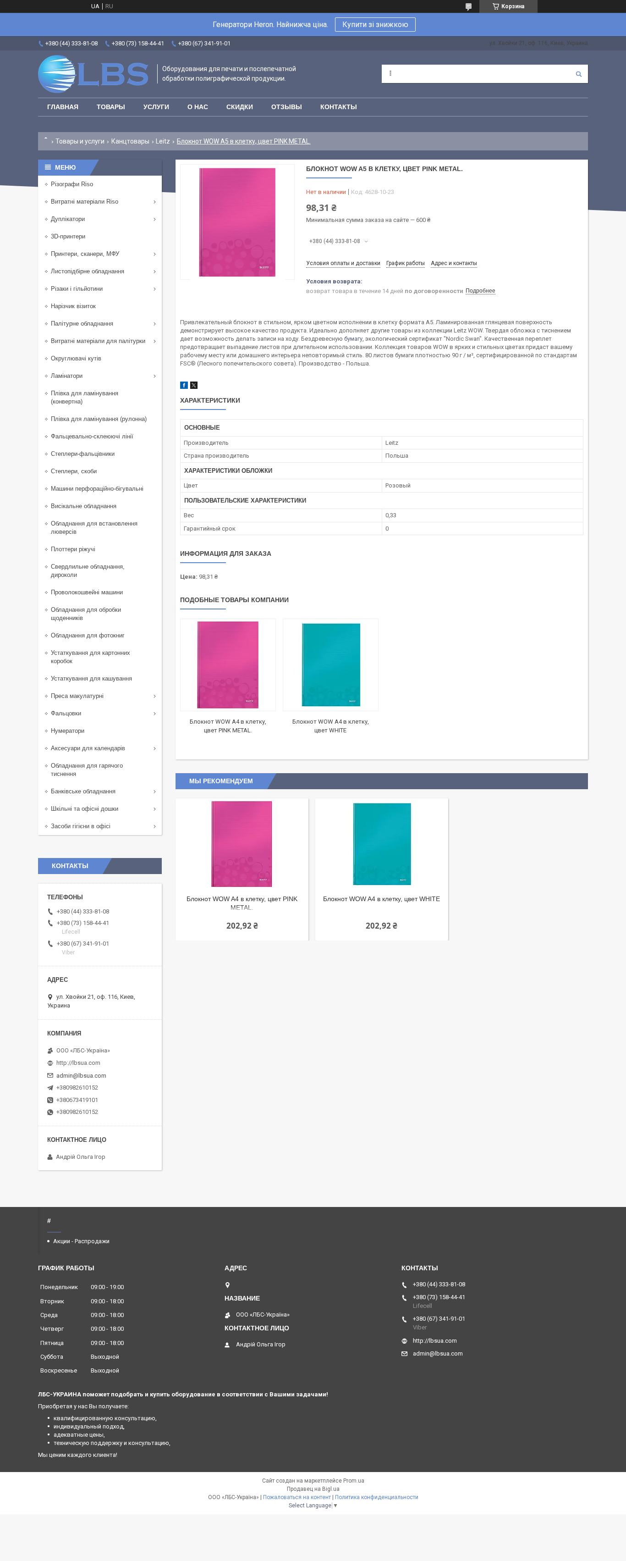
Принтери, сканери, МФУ (85, 253)
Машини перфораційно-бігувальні (97, 488)
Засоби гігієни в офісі (80, 826)
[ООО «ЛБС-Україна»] (93, 74)
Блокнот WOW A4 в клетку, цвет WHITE (381, 898)
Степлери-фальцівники (83, 453)
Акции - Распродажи (81, 1241)
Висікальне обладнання (83, 506)
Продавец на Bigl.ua (313, 1489)
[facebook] (184, 386)
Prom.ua (353, 1481)
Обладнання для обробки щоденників (86, 613)
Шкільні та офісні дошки (84, 808)
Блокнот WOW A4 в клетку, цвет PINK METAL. (242, 903)
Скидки (239, 107)
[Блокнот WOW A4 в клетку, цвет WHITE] (331, 665)
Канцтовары (130, 141)
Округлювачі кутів (76, 358)
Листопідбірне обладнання (87, 271)
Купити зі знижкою (375, 24)
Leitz (163, 141)
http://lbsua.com (78, 1062)
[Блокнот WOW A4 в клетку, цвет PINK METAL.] (228, 665)
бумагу (353, 338)
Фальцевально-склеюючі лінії (92, 436)
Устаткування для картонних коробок (90, 656)
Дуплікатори (68, 219)
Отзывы (286, 107)
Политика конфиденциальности (376, 1497)
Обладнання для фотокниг (88, 635)
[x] (194, 386)
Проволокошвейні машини (87, 592)
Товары (111, 107)
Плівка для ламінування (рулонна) (99, 418)
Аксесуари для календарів (88, 748)
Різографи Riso (72, 184)
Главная (62, 107)
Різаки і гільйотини (77, 288)
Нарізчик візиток (73, 306)
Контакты (338, 107)
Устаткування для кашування (91, 678)
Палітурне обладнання (82, 323)
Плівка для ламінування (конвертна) (84, 397)
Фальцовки (66, 713)
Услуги (156, 107)
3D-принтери (68, 236)
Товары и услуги (79, 141)
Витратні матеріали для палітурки (98, 341)
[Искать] (579, 74)
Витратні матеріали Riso (84, 201)
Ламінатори (66, 375)
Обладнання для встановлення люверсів (94, 527)
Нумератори (67, 730)
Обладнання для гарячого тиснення (87, 769)
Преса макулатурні (77, 695)
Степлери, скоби (74, 471)
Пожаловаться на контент (297, 1497)
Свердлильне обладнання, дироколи (88, 570)
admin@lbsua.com (81, 1075)
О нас (197, 107)
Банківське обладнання (83, 791)
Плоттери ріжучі (73, 549)
